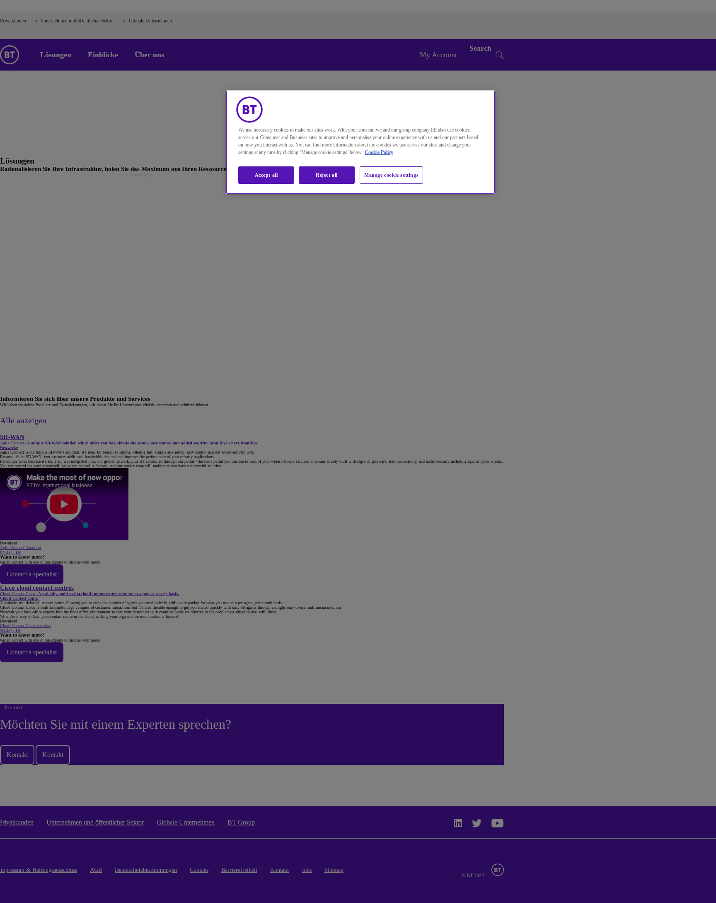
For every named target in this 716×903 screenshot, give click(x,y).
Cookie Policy (379, 152)
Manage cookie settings (391, 175)
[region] (360, 142)
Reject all (327, 175)
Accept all (266, 175)
